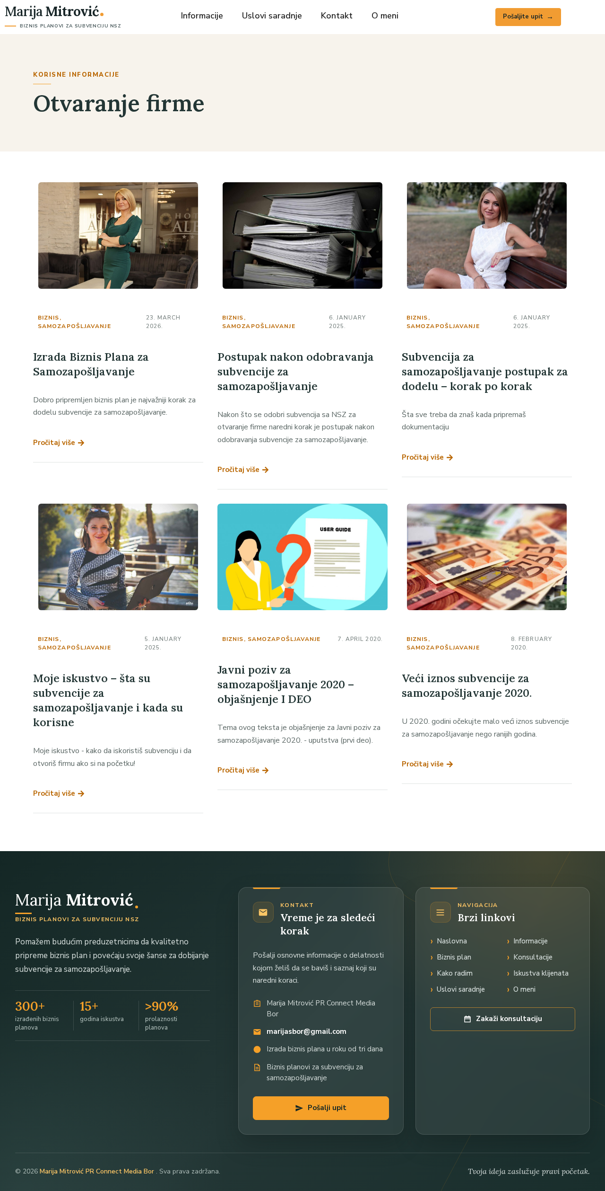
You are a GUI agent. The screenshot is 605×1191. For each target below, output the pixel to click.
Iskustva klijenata (541, 973)
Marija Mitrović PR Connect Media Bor (98, 1171)
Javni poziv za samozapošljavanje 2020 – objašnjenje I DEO (285, 684)
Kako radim (455, 973)
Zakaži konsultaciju (509, 1018)
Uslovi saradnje (272, 15)
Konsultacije (533, 957)
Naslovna (452, 941)
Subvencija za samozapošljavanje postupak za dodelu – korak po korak (485, 371)
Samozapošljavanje (74, 326)
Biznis (49, 317)
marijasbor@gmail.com (306, 1031)
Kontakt (337, 15)
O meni (385, 15)
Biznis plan (454, 957)
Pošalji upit (327, 1107)
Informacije (202, 15)
